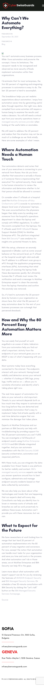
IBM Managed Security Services (20, 581)
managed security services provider (18, 121)
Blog (3, 44)
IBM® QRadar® (24, 229)
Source (5, 599)
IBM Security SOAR (29, 450)
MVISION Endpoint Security (28, 578)
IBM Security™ (13, 238)
